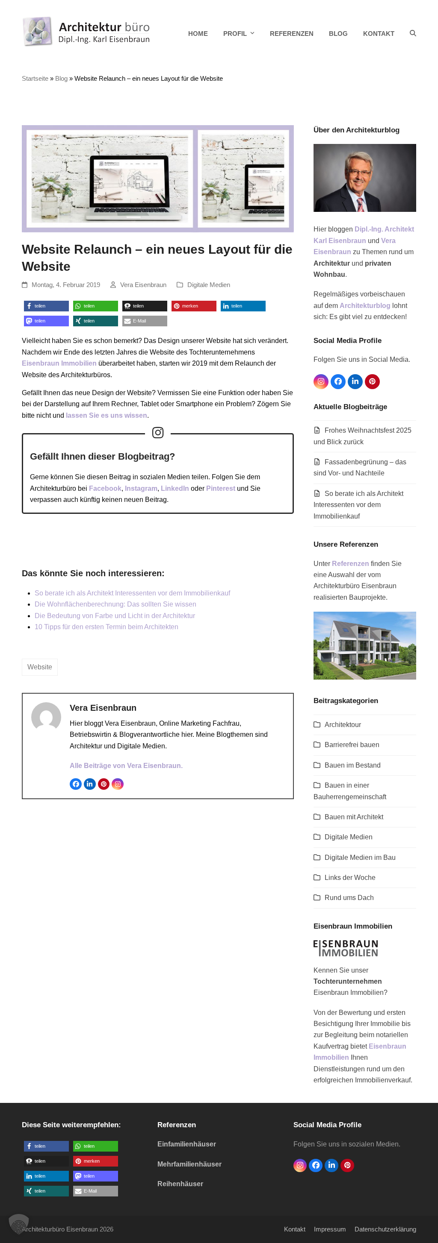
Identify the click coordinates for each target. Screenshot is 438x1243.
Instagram (141, 488)
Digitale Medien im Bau (360, 857)
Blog (61, 78)
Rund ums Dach (349, 897)
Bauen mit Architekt (354, 817)
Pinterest (220, 488)
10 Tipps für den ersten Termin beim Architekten (106, 626)
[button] (413, 33)
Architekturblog (365, 305)
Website (39, 667)
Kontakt (294, 1229)
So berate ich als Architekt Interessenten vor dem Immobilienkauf (132, 593)
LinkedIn (175, 488)
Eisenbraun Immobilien (59, 363)
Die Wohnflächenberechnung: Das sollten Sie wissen (115, 604)
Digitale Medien (208, 284)
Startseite (35, 78)
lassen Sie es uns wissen (106, 415)
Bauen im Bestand (353, 765)
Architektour (343, 724)
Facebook (105, 488)
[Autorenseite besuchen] (46, 716)
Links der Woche (350, 877)
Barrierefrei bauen (352, 744)
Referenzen (350, 563)
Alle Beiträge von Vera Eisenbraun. (126, 765)
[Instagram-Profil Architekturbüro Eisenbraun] (158, 433)
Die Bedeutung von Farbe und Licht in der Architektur (115, 615)
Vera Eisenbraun (143, 284)
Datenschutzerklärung (385, 1229)
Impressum (330, 1229)
